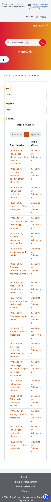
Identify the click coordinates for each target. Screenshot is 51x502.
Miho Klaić (34, 75)
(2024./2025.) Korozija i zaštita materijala (18, 331)
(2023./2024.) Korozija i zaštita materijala (18, 414)
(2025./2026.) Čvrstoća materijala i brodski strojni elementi (17, 175)
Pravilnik (25, 477)
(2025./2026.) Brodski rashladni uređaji (18, 252)
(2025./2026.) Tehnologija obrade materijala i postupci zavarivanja (19, 157)
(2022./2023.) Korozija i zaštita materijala (18, 445)
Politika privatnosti (25, 486)
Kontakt (26, 491)
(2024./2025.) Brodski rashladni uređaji (18, 316)
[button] (41, 17)
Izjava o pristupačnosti (25, 481)
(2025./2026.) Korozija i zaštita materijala (18, 206)
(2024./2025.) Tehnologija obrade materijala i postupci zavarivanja (19, 369)
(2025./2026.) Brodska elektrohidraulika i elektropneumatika (19, 270)
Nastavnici (20, 75)
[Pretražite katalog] (42, 42)
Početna (8, 75)
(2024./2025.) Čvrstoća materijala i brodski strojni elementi (17, 350)
